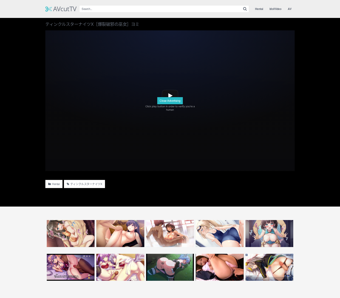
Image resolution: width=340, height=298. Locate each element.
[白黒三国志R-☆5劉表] (269, 233)
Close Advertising (170, 101)
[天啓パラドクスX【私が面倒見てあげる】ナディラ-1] (170, 233)
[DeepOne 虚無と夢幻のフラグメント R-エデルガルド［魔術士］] (269, 267)
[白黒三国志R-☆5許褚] (71, 233)
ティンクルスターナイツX (86, 184)
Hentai (259, 9)
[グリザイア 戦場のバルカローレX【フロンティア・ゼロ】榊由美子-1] (120, 233)
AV (289, 9)
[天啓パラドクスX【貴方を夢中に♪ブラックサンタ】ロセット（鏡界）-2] (170, 267)
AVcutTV (64, 9)
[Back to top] (330, 286)
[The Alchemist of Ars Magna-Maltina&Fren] (120, 267)
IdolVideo (276, 9)
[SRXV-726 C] (219, 267)
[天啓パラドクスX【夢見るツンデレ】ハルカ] (71, 267)
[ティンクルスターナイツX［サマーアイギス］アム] (219, 233)
